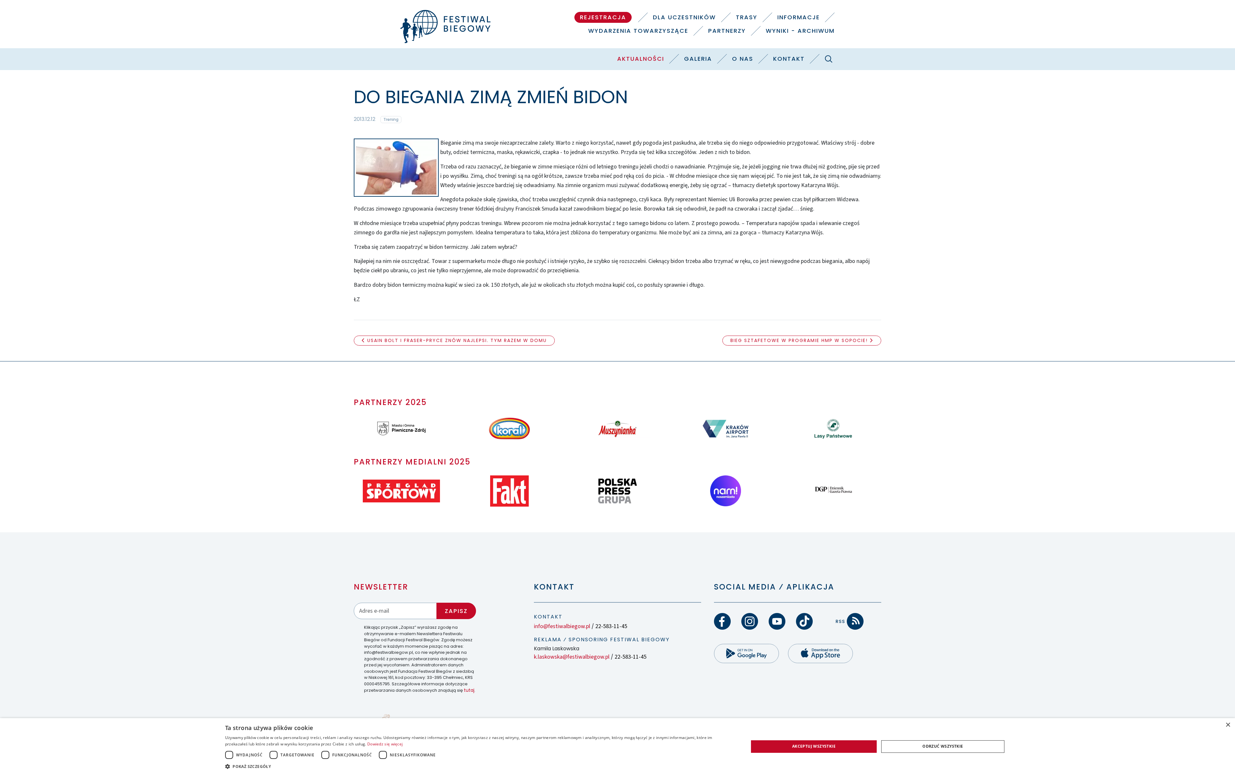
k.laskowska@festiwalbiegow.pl (571, 657)
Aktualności (640, 59)
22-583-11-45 (611, 626)
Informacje (798, 17)
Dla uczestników (684, 17)
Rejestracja (603, 17)
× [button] (1227, 725)
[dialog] (617, 746)
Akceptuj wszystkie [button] (814, 746)
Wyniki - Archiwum (800, 31)
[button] (479, 766)
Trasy (746, 17)
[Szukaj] (828, 59)
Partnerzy (727, 31)
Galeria (698, 59)
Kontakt (789, 59)
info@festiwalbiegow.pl (562, 626)
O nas (742, 59)
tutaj (469, 690)
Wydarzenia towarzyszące (638, 31)
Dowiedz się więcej (385, 744)
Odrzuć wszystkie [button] (942, 746)
